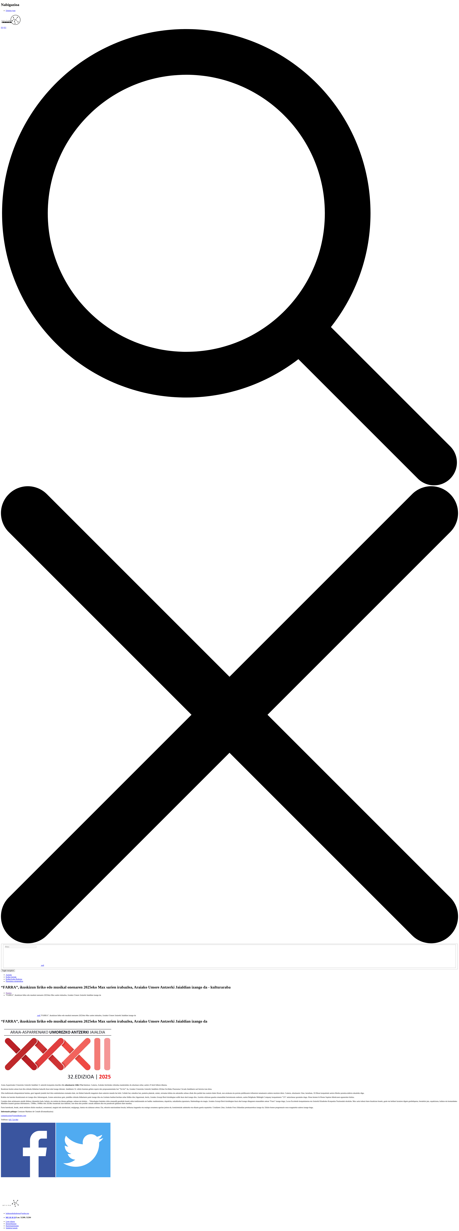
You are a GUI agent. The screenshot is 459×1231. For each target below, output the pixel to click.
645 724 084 (13, 1120)
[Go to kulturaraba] (11, 25)
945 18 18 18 (11, 1217)
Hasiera (8, 993)
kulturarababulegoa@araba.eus (17, 1213)
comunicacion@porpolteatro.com (13, 1116)
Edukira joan (10, 11)
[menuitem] (9, 975)
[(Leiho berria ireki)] (28, 1177)
